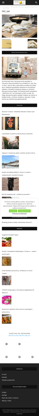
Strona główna (5, 7)
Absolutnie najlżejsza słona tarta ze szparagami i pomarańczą (17, 310)
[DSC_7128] (19, 37)
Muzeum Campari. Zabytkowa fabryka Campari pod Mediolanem (18, 113)
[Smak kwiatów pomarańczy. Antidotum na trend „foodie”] (6, 281)
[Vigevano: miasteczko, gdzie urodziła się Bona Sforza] (10, 161)
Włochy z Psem (6, 401)
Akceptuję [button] (13, 211)
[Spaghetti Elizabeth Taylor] (6, 242)
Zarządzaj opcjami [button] (24, 211)
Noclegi (4, 395)
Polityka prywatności (8, 380)
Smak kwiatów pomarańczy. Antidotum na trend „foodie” (17, 272)
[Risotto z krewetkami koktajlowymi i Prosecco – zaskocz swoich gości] (6, 262)
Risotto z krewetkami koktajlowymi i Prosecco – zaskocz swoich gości (19, 252)
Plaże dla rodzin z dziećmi (10, 398)
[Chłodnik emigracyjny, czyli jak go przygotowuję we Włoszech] (6, 300)
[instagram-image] (6, 344)
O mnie (4, 374)
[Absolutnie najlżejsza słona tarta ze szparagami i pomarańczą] (6, 319)
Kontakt (4, 377)
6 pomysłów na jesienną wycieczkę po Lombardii (17, 134)
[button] (3, 2)
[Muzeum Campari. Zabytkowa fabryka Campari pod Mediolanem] (10, 123)
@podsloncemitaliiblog (19, 335)
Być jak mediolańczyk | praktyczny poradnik (16, 194)
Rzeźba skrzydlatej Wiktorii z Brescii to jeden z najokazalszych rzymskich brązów (16, 173)
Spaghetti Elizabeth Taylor (10, 235)
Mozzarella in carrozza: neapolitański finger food (24, 7)
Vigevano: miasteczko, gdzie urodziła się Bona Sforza (18, 153)
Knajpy (4, 392)
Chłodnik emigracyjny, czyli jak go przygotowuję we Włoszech (18, 291)
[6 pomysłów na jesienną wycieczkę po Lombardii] (10, 142)
